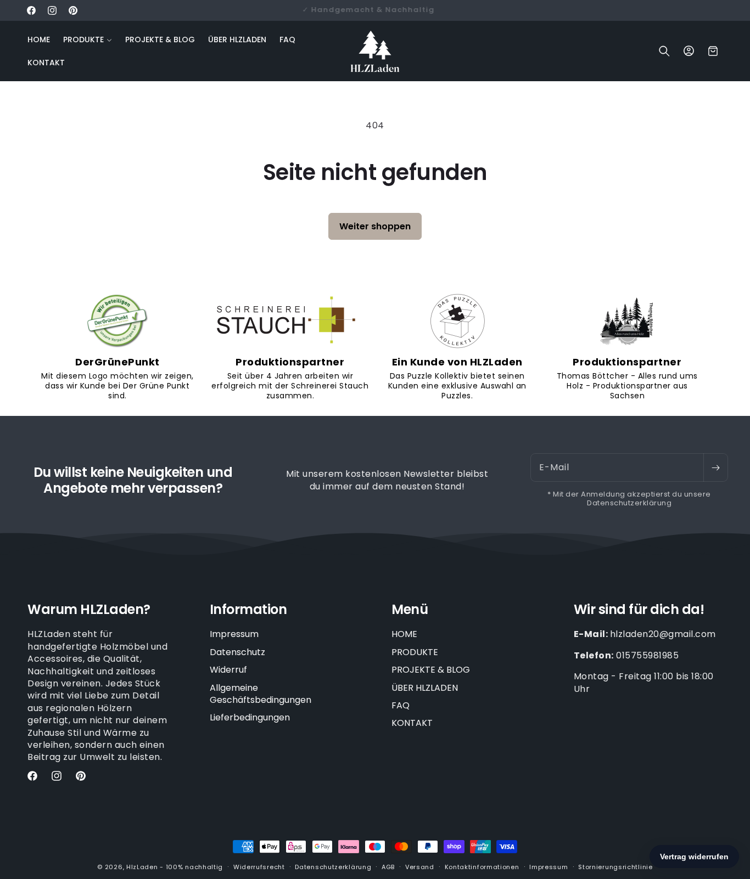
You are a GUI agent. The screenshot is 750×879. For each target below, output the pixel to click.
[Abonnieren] (715, 467)
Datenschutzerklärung (333, 867)
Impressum (234, 634)
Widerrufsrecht (259, 867)
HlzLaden (142, 867)
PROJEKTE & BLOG (430, 669)
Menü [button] (409, 610)
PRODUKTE (414, 652)
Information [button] (248, 610)
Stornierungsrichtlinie (615, 867)
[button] (88, 39)
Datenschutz (237, 652)
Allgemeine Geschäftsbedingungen (260, 693)
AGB (388, 867)
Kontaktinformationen (482, 867)
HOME (404, 634)
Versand (419, 867)
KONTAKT (412, 723)
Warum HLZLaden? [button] (88, 610)
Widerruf (228, 669)
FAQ (400, 705)
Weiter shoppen (375, 226)
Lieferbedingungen (250, 717)
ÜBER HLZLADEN (424, 687)
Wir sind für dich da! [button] (639, 610)
